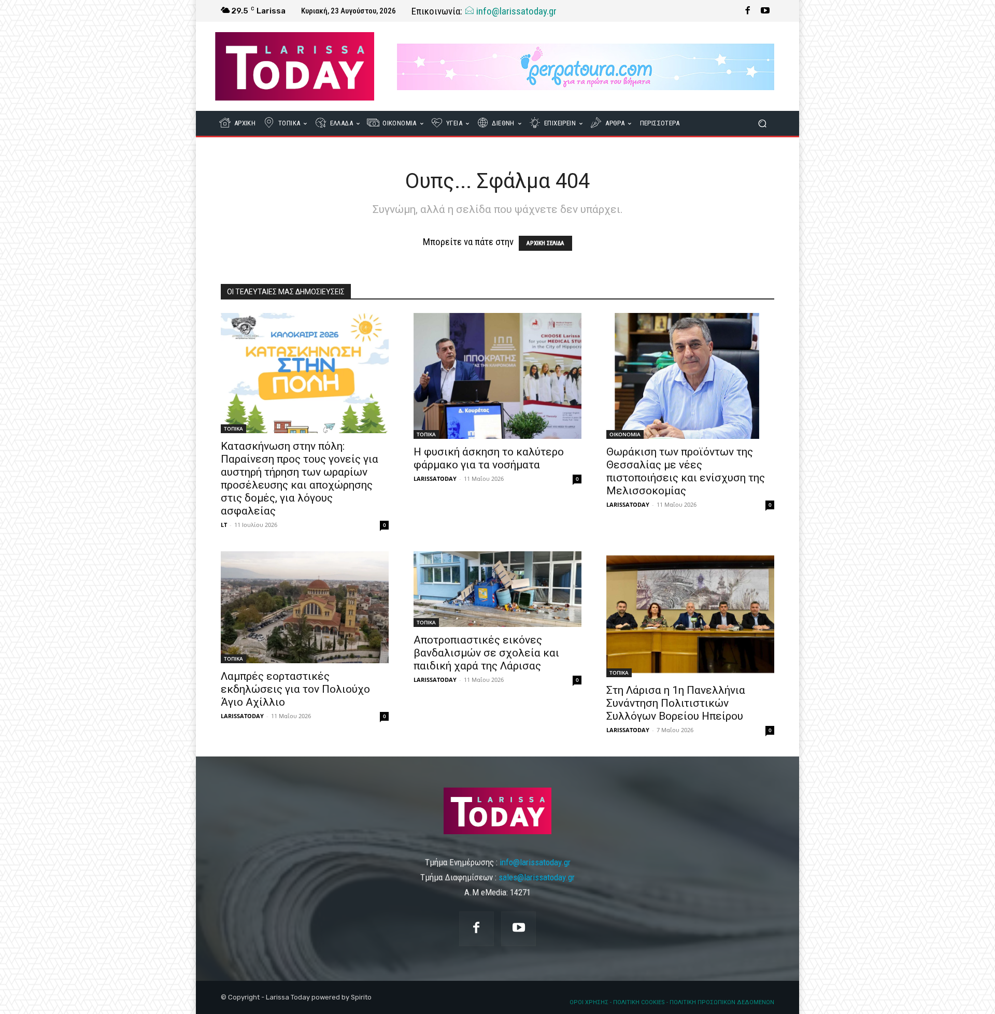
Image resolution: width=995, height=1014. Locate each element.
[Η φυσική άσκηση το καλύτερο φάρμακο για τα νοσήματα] (497, 376)
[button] (762, 123)
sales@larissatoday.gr (537, 877)
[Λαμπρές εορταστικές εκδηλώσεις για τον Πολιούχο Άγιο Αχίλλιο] (305, 607)
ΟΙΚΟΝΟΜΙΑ (625, 434)
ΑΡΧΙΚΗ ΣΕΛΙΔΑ (545, 243)
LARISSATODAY (435, 478)
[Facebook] (748, 11)
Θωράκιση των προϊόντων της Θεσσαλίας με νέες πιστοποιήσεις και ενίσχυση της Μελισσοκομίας (685, 471)
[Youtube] (765, 11)
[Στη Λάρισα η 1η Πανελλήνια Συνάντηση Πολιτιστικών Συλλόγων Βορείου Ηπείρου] (690, 614)
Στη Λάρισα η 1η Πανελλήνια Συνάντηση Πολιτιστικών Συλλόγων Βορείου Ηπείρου (675, 703)
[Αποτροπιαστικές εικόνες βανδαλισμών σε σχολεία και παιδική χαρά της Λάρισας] (497, 589)
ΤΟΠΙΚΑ (233, 428)
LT (224, 525)
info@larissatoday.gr (515, 11)
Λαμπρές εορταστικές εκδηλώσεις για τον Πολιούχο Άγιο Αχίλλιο (295, 689)
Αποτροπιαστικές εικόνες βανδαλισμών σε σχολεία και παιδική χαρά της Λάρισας (486, 653)
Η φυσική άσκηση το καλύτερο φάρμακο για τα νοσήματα (489, 458)
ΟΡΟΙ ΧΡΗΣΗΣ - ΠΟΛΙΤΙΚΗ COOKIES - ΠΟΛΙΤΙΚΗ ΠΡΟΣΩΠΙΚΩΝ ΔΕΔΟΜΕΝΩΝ (672, 1002)
